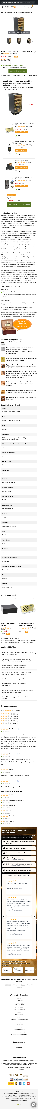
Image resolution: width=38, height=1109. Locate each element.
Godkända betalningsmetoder (19, 1027)
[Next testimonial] (34, 916)
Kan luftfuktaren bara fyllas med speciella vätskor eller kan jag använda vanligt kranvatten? (17, 673)
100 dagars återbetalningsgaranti (19, 1019)
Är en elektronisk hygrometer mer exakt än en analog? (16, 697)
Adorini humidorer (27, 642)
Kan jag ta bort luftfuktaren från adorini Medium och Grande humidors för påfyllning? (17, 691)
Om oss (19, 1017)
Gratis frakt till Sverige (19, 2)
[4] (5, 54)
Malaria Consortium (14, 1093)
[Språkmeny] (19, 1104)
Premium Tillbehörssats (21, 160)
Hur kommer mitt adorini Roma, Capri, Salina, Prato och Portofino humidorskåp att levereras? (16, 660)
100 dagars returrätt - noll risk (16, 848)
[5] (24, 145)
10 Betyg (14, 53)
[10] (10, 54)
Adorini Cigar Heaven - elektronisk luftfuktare (24, 124)
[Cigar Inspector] (30, 970)
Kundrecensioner (33, 75)
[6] (7, 54)
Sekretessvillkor (19, 1014)
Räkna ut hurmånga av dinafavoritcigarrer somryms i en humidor (22, 324)
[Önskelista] (35, 7)
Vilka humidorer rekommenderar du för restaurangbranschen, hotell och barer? (14, 666)
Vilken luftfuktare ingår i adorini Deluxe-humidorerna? (14, 684)
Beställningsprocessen (19, 1009)
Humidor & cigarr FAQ (19, 1032)
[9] (9, 54)
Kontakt (19, 998)
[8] (23, 127)
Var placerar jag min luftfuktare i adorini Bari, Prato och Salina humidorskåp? (17, 653)
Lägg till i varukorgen (18, 71)
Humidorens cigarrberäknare (19, 1034)
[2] (3, 54)
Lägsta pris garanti (12, 858)
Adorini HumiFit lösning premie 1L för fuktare (24, 142)
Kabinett (7, 642)
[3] (21, 145)
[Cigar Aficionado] (7, 970)
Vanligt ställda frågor (19, 75)
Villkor (19, 1012)
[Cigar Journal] (18, 970)
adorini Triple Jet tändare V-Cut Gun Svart (24, 178)
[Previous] (2, 75)
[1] (18, 145)
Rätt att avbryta (19, 1024)
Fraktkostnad (19, 1007)
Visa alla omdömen (19, 1069)
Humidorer (15, 642)
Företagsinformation (19, 1029)
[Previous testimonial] (3, 916)
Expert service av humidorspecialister (18, 870)
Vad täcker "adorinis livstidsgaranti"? (13, 679)
